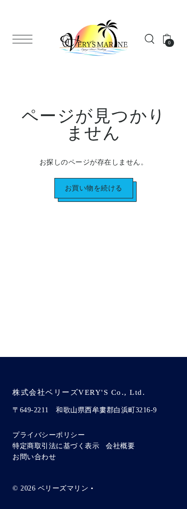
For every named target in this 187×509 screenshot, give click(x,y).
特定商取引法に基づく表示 (55, 446)
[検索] (150, 38)
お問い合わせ (34, 457)
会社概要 (120, 446)
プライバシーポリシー (48, 435)
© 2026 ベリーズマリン (50, 488)
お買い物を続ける (94, 188)
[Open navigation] (24, 39)
